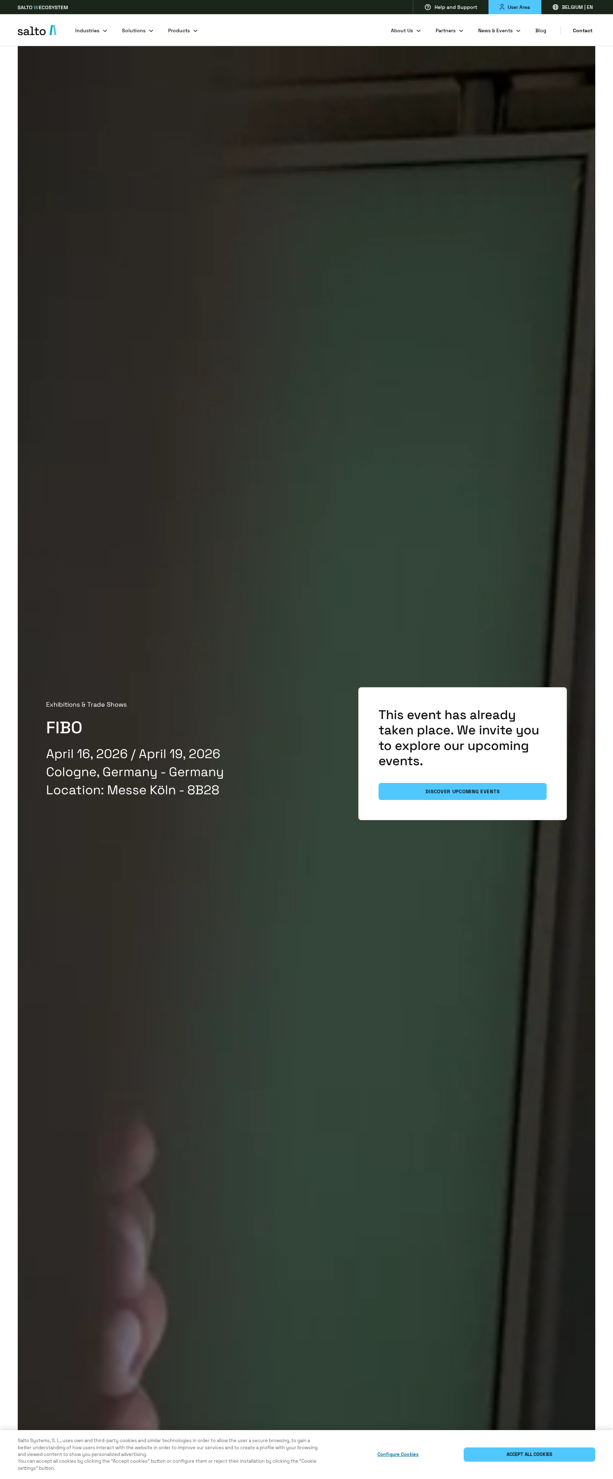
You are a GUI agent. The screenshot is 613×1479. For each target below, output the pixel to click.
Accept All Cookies (529, 1454)
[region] (306, 1454)
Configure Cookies (398, 1454)
